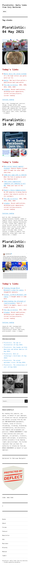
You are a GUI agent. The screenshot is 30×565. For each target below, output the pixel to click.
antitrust (22, 103)
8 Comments (7, 113)
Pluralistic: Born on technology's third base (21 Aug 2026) (15, 356)
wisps (20, 233)
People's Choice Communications (15, 190)
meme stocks (21, 329)
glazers (4, 108)
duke (19, 105)
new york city (16, 225)
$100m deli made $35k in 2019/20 (15, 175)
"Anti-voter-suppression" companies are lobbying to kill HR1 (15, 183)
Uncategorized (14, 103)
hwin (6, 223)
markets (15, 329)
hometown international (19, 222)
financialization (15, 106)
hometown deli (14, 108)
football (23, 106)
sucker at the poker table (9, 230)
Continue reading (8, 99)
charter (10, 220)
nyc (25, 225)
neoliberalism (17, 109)
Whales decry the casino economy (15, 74)
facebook (4, 222)
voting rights (13, 233)
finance (10, 222)
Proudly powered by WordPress (12, 562)
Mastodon (5, 543)
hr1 (3, 223)
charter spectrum (18, 220)
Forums (4, 527)
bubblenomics (5, 327)
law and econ (22, 108)
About (4, 523)
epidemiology (5, 106)
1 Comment (14, 234)
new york (9, 225)
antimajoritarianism (7, 218)
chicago (4, 105)
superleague (23, 111)
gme (8, 108)
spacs (12, 111)
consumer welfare (12, 105)
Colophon (7, 89)
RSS (3, 539)
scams (12, 228)
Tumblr (4, 555)
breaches (17, 218)
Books (4, 519)
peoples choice (6, 226)
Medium (4, 551)
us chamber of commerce (14, 231)
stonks (17, 111)
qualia (8, 111)
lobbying (20, 223)
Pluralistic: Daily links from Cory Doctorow (14, 560)
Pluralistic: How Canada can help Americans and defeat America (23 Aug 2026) (15, 349)
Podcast (4, 531)
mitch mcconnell (6, 331)
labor (15, 223)
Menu (4, 11)
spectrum (17, 228)
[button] (15, 383)
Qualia (6, 80)
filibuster (18, 327)
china (25, 220)
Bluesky (4, 547)
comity (12, 327)
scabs (8, 228)
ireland (11, 223)
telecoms (4, 231)
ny (22, 225)
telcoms (20, 230)
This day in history (11, 85)
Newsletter (6, 535)
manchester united (7, 109)
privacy (14, 226)
